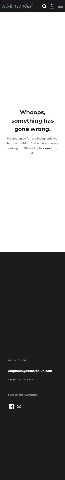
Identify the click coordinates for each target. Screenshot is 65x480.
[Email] (19, 406)
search (48, 148)
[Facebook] (11, 406)
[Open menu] (60, 6)
